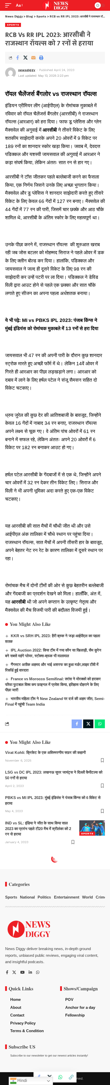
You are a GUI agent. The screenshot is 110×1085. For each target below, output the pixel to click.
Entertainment (66, 897)
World (87, 897)
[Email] (33, 58)
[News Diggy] (55, 5)
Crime (101, 897)
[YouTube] (22, 972)
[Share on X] (25, 58)
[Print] (41, 58)
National (27, 897)
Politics (44, 897)
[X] (14, 972)
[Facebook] (7, 972)
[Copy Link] (71, 1077)
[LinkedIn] (30, 972)
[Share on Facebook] (17, 58)
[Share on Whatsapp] (60, 1077)
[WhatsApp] (37, 972)
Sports (13, 24)
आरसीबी (50, 130)
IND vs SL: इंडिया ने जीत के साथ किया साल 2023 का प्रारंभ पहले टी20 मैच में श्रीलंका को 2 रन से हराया (38, 828)
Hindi (21, 1080)
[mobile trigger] (9, 5)
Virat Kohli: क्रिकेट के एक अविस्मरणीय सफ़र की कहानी (45, 752)
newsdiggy (26, 70)
